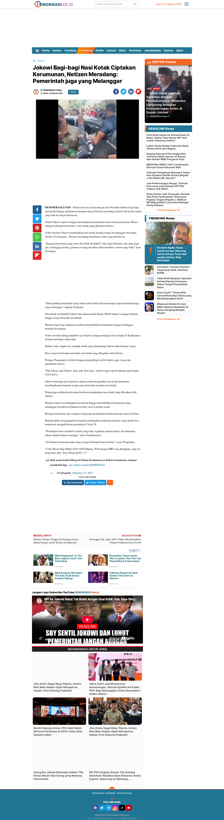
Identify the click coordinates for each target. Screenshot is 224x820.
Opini (179, 50)
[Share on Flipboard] (138, 91)
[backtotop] (112, 789)
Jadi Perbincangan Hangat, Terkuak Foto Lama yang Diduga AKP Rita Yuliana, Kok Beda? (167, 186)
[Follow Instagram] (115, 808)
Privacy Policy (98, 793)
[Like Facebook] (95, 808)
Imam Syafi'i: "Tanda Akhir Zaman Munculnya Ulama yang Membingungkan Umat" (174, 295)
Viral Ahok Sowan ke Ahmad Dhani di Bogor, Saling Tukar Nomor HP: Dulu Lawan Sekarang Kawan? (167, 138)
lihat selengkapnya (167, 210)
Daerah (168, 50)
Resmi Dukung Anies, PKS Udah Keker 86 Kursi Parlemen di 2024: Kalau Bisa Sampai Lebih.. (58, 731)
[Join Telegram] (109, 808)
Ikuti (73, 92)
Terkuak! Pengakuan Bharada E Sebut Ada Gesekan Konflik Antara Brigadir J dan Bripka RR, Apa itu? (168, 175)
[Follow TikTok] (122, 808)
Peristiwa (135, 50)
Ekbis (122, 50)
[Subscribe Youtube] (129, 808)
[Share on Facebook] (116, 91)
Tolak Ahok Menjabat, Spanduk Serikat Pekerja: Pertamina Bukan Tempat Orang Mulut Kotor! (174, 283)
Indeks (57, 50)
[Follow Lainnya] (110, 482)
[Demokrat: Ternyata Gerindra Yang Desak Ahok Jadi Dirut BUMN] (149, 269)
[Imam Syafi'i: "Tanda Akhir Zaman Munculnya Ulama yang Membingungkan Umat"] (149, 295)
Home (46, 50)
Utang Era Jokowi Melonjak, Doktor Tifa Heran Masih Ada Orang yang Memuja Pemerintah (58, 776)
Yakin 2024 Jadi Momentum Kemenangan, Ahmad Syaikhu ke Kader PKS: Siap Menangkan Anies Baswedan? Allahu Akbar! (115, 688)
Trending (70, 50)
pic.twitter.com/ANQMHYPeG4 (87, 465)
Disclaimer (111, 793)
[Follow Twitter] (102, 808)
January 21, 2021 (83, 473)
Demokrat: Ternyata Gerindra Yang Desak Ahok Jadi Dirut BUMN (173, 269)
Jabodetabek (152, 50)
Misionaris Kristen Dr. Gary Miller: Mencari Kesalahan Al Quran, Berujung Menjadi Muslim (172, 308)
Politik (100, 50)
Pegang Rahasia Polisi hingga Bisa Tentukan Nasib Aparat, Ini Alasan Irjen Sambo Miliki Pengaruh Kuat (166, 156)
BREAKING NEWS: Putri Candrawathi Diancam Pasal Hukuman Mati (167, 166)
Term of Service (124, 793)
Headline (86, 50)
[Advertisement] (112, 27)
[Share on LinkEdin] (131, 91)
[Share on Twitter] (123, 91)
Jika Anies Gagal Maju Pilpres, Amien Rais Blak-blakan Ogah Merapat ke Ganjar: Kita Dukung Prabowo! (57, 687)
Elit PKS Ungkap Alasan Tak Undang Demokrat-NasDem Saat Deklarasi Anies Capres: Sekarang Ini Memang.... (115, 776)
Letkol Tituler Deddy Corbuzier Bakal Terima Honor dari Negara (167, 147)
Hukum (111, 50)
